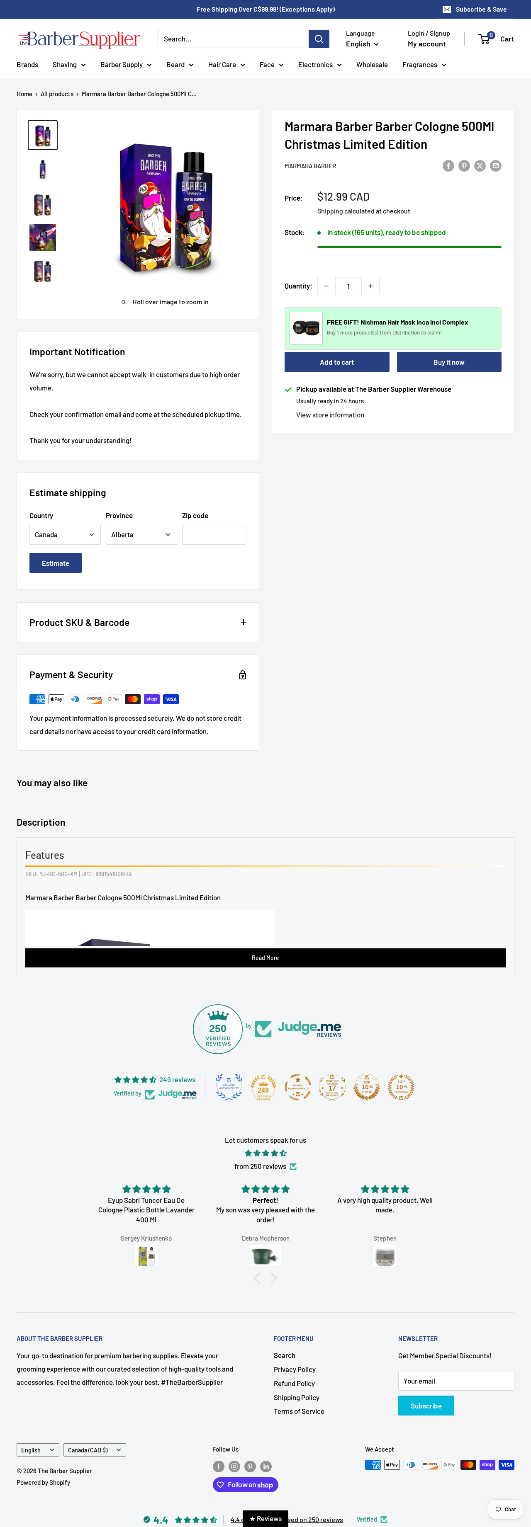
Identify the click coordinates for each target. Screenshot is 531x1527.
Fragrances (419, 64)
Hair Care (222, 64)
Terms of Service (299, 1411)
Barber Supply (121, 64)
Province (119, 515)
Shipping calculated (346, 211)
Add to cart (337, 362)
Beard (175, 64)
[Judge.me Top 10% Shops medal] (366, 1087)
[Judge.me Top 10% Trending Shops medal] (401, 1087)
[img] (265, 1153)
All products (57, 93)
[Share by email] (496, 165)
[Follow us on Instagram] (234, 1466)
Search (284, 1355)
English (31, 1450)
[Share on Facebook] (448, 165)
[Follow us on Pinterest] (250, 1466)
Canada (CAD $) (87, 1450)
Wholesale (372, 64)
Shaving (65, 64)
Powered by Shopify (43, 1482)
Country (41, 515)
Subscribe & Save (481, 9)
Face (267, 64)
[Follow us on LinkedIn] (266, 1466)
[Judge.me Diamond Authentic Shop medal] (229, 1087)
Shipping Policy (296, 1397)
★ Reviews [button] (265, 1518)
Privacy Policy (295, 1369)
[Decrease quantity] (326, 286)
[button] (259, 1278)
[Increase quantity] (370, 286)
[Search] (319, 39)
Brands (27, 64)
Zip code (195, 515)
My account (427, 43)
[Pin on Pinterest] (464, 165)
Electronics (315, 64)
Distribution (406, 333)
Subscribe (426, 1405)
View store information (330, 414)
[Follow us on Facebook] (218, 1466)
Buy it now (449, 362)
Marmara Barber (310, 166)
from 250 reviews (260, 1166)
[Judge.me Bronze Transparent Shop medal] (298, 1087)
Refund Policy (294, 1383)
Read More (265, 957)
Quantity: (298, 285)
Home (24, 93)
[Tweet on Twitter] (480, 165)
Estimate (55, 563)
